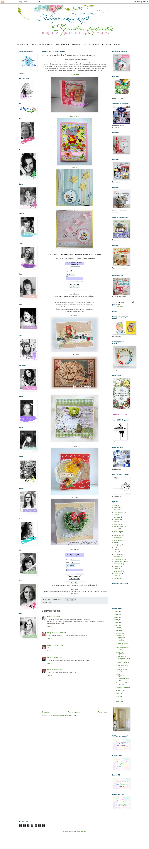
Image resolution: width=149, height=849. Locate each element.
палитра (117, 557)
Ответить (50, 626)
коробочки (117, 538)
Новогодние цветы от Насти (122, 670)
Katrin (49, 657)
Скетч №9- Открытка (122, 662)
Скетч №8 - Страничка (120, 675)
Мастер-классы (94, 44)
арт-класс (117, 510)
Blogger (83, 832)
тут (78, 66)
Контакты (117, 44)
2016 (116, 612)
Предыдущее (102, 712)
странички (117, 571)
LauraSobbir (75, 75)
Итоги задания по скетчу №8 (122, 644)
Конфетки (117, 535)
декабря (119, 627)
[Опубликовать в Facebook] (72, 600)
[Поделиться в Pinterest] (75, 600)
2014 (116, 617)
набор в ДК (117, 545)
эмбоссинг (117, 578)
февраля (119, 702)
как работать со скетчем (119, 532)
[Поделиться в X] (70, 600)
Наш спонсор (106, 44)
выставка (117, 517)
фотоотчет (117, 573)
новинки (116, 549)
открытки (117, 554)
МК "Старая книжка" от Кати (122, 648)
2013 (116, 620)
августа (118, 693)
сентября (119, 691)
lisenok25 (74, 583)
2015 (116, 614)
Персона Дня (118, 559)
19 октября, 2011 (58, 616)
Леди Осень (74, 116)
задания (117, 524)
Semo (49, 645)
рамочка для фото (120, 561)
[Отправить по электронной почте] (66, 600)
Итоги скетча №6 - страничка (122, 666)
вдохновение (118, 512)
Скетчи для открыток (79, 44)
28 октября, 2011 (57, 657)
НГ (115, 547)
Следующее (46, 712)
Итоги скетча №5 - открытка (122, 683)
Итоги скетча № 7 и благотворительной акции (123, 658)
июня (118, 699)
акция (116, 505)
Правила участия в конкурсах (42, 44)
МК (115, 542)
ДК (115, 522)
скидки (116, 568)
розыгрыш (117, 564)
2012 (116, 622)
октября (119, 633)
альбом (116, 507)
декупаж (117, 519)
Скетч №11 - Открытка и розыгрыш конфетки (120, 638)
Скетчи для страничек (62, 44)
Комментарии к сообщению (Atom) (64, 715)
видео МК (117, 514)
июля (118, 696)
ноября (118, 630)
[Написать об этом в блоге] (68, 600)
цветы (116, 576)
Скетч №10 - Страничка (120, 653)
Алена (74, 167)
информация (118, 526)
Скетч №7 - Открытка (123, 687)
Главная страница (23, 44)
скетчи (116, 566)
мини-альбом (118, 540)
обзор (116, 552)
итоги (49, 602)
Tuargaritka (51, 633)
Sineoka (49, 616)
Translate (120, 306)
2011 (116, 625)
